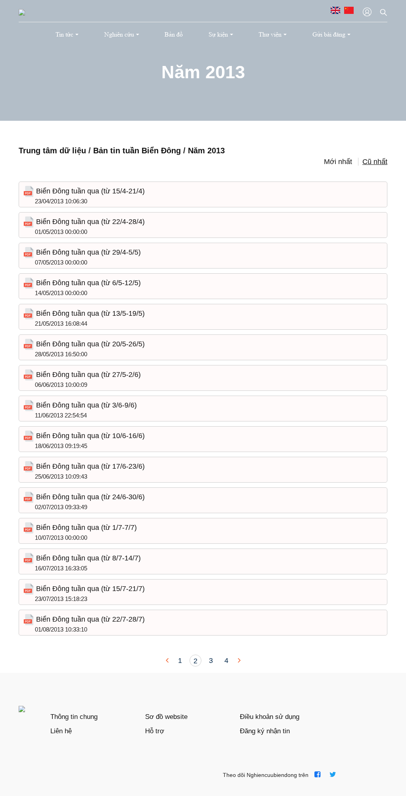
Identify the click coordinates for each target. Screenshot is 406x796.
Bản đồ (174, 34)
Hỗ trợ (154, 731)
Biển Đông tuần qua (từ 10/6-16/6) (89, 436)
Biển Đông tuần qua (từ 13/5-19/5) (89, 313)
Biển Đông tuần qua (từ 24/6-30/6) (89, 497)
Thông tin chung (74, 717)
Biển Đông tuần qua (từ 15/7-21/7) (89, 589)
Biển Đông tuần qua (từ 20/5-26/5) (89, 344)
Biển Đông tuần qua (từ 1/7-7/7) (85, 527)
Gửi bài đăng (328, 34)
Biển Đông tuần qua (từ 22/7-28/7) (89, 619)
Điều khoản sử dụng (269, 717)
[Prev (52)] (168, 661)
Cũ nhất (374, 162)
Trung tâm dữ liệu (52, 150)
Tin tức (64, 34)
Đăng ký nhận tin (265, 731)
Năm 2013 (206, 150)
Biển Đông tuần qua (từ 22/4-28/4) (89, 222)
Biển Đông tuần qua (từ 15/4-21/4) (89, 191)
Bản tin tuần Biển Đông (138, 150)
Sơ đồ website (166, 717)
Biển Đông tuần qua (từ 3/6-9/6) (85, 405)
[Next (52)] (238, 661)
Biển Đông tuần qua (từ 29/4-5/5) (87, 252)
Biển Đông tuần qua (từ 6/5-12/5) (87, 283)
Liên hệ (61, 731)
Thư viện (270, 34)
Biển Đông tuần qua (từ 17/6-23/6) (89, 466)
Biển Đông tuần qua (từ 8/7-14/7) (87, 558)
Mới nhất (338, 162)
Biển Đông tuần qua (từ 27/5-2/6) (87, 375)
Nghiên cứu (119, 34)
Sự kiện (218, 34)
